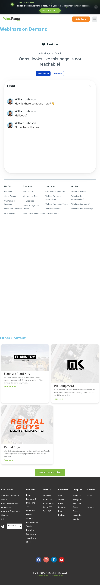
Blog (60, 511)
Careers (76, 511)
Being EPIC (78, 499)
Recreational (32, 522)
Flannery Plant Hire (17, 373)
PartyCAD (47, 511)
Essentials (47, 499)
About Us (77, 495)
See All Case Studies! (50, 472)
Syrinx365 (47, 495)
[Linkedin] (54, 560)
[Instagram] (46, 560)
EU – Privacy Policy (56, 576)
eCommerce (48, 503)
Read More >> (10, 386)
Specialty (30, 526)
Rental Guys (12, 447)
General (29, 518)
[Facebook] (38, 560)
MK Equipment (64, 386)
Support (91, 507)
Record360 (47, 507)
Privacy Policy (43, 576)
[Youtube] (61, 560)
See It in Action (50, 10)
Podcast (61, 515)
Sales (89, 495)
